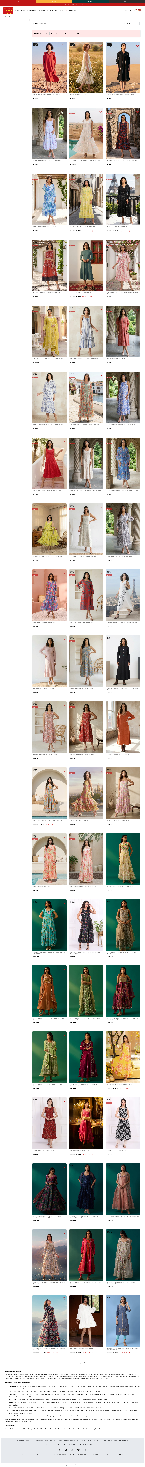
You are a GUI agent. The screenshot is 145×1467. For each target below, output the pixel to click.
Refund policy (42, 1441)
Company (29, 1441)
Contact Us (123, 1441)
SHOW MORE (86, 1362)
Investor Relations (85, 1445)
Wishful (90, 1)
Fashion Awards (95, 1441)
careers (48, 1445)
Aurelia (54, 1)
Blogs (97, 1445)
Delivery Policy (110, 1441)
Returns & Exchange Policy (75, 1441)
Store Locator (69, 1445)
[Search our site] (126, 10)
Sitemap (57, 1445)
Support (20, 1441)
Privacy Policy (56, 1441)
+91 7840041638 (62, 1455)
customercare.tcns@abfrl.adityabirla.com (38, 1455)
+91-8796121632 (81, 1455)
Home (6, 17)
